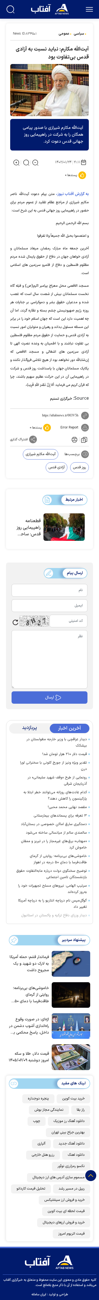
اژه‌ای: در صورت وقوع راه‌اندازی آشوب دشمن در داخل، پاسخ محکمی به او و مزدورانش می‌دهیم (29, 1026)
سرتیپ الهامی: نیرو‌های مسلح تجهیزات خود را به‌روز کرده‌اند (52, 889)
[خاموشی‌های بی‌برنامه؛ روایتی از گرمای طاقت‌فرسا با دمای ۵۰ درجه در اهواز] (69, 995)
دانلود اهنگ (76, 1155)
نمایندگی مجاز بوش (49, 1110)
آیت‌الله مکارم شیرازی (41, 454)
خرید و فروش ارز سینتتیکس (64, 1200)
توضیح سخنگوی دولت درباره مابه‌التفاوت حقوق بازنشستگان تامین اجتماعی (51, 874)
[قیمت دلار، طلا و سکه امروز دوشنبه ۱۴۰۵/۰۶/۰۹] (69, 1057)
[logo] (50, 8)
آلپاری (41, 1143)
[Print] (74, 439)
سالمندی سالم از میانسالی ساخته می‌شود (56, 833)
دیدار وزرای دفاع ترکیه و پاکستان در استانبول (54, 915)
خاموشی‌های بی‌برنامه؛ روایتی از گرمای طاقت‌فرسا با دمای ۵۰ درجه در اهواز (58, 859)
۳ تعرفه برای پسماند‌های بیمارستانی (60, 816)
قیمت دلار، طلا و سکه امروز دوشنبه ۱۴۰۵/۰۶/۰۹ (29, 1057)
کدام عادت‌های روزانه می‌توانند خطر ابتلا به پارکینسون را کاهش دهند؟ (55, 795)
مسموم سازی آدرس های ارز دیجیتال (58, 1177)
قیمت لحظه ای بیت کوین (66, 1211)
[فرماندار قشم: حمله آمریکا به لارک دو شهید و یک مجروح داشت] (69, 963)
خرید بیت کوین (73, 1098)
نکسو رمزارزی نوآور (71, 1166)
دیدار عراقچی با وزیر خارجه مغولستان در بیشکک (56, 742)
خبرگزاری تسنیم (61, 399)
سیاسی (79, 34)
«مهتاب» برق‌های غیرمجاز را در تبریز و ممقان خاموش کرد (54, 844)
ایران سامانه (38, 1294)
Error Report (69, 427)
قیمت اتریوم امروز (71, 1234)
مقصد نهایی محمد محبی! (67, 807)
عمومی (64, 34)
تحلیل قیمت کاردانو (30, 1189)
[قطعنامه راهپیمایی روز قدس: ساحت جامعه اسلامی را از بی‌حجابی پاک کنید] (64, 527)
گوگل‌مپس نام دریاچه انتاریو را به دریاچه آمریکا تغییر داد (52, 904)
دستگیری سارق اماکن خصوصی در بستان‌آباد (54, 824)
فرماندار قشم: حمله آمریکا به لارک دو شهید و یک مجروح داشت (29, 963)
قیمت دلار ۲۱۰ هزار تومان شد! (64, 754)
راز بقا (81, 1110)
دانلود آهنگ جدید (72, 1143)
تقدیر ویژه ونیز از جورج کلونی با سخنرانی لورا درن (53, 766)
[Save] (84, 439)
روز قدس (79, 467)
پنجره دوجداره (38, 1098)
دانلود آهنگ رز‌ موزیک (69, 1121)
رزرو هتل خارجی (43, 1155)
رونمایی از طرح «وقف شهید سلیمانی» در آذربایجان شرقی (57, 781)
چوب (36, 1121)
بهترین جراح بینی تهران (68, 1132)
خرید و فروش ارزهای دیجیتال (64, 1222)
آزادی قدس (56, 467)
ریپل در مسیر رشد (72, 1189)
